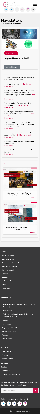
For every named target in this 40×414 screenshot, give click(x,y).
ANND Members (8, 259)
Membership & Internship (11, 374)
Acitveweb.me (25, 411)
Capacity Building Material (11, 328)
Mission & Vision (8, 256)
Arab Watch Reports (9, 331)
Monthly (5, 355)
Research (5, 335)
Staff (4, 284)
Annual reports (7, 339)
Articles (5, 321)
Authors (5, 277)
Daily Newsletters (8, 351)
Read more (8, 86)
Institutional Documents (10, 281)
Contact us (6, 371)
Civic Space (7, 310)
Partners (5, 274)
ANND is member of (9, 266)
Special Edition (7, 359)
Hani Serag (27, 84)
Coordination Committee (11, 263)
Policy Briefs (6, 324)
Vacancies (6, 288)
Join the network (8, 270)
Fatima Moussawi (21, 105)
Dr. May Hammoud (24, 135)
